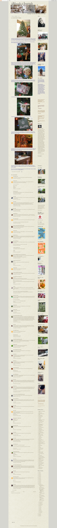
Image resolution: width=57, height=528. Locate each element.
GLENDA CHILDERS (15, 247)
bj (13, 286)
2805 (23, 39)
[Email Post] (21, 171)
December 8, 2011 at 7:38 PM (16, 232)
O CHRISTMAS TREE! (42, 496)
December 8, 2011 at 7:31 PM (16, 228)
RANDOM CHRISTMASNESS (41, 492)
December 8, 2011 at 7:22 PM (16, 211)
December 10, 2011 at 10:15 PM (17, 429)
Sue (13, 484)
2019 (39, 475)
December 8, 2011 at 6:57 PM (16, 178)
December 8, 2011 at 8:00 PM (16, 238)
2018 (39, 476)
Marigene (14, 344)
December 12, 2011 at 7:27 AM (17, 468)
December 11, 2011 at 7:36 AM (17, 435)
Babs (14, 410)
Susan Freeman (15, 367)
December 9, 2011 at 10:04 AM (17, 358)
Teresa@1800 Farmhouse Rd (17, 315)
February (40, 511)
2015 (39, 479)
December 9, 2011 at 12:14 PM (17, 371)
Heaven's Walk (15, 398)
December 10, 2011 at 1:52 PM (17, 415)
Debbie (14, 360)
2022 (39, 472)
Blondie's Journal (41, 128)
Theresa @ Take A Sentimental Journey (18, 394)
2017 (39, 477)
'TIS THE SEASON (41, 495)
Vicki (13, 379)
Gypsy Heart (14, 425)
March (40, 510)
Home (23, 491)
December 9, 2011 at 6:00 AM (16, 332)
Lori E (14, 405)
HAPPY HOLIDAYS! (41, 500)
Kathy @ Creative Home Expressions (18, 225)
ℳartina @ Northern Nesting (16, 272)
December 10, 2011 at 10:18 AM (17, 408)
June (40, 507)
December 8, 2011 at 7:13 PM (16, 199)
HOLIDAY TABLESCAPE (41, 497)
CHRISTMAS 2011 (41, 487)
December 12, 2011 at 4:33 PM (17, 488)
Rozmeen (14, 309)
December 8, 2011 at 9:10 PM (16, 265)
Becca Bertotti (15, 374)
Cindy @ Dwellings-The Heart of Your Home (18, 254)
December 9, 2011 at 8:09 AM (16, 347)
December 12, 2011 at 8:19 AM (17, 474)
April (13, 196)
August (40, 505)
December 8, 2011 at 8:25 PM (16, 245)
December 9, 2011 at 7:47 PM (16, 396)
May (39, 508)
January (40, 512)
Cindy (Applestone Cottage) (16, 276)
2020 (39, 474)
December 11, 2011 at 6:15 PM (17, 441)
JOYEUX (40, 494)
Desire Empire (15, 218)
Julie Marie (14, 213)
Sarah (14, 201)
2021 (39, 473)
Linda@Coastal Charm (16, 260)
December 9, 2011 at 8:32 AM (16, 351)
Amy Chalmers (15, 330)
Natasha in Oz (15, 295)
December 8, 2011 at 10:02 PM (17, 302)
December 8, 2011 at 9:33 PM (16, 274)
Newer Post (12, 491)
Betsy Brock (14, 176)
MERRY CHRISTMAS (41, 488)
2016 (39, 478)
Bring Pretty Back (15, 451)
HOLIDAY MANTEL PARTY (41, 499)
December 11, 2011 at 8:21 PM (17, 456)
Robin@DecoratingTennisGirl (17, 339)
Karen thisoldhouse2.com (16, 349)
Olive (14, 208)
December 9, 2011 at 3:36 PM (16, 383)
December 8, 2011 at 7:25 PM (16, 216)
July (39, 506)
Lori (13, 324)
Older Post (34, 491)
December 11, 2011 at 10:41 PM (17, 462)
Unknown (14, 230)
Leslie (14, 432)
